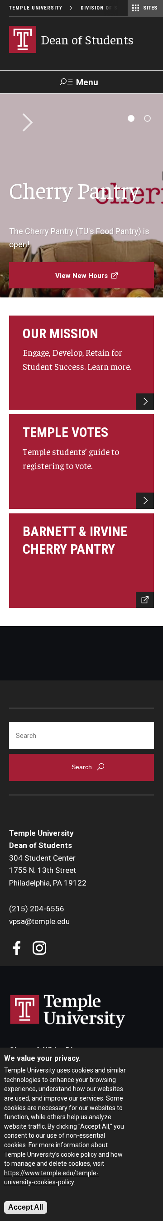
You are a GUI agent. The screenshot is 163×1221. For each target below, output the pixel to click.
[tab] (131, 118)
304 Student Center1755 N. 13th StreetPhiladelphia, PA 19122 (47, 870)
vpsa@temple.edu (39, 921)
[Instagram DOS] (40, 949)
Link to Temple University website (68, 1011)
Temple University (35, 8)
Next (24, 123)
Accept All (25, 1207)
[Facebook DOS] (17, 949)
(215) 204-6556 (36, 908)
